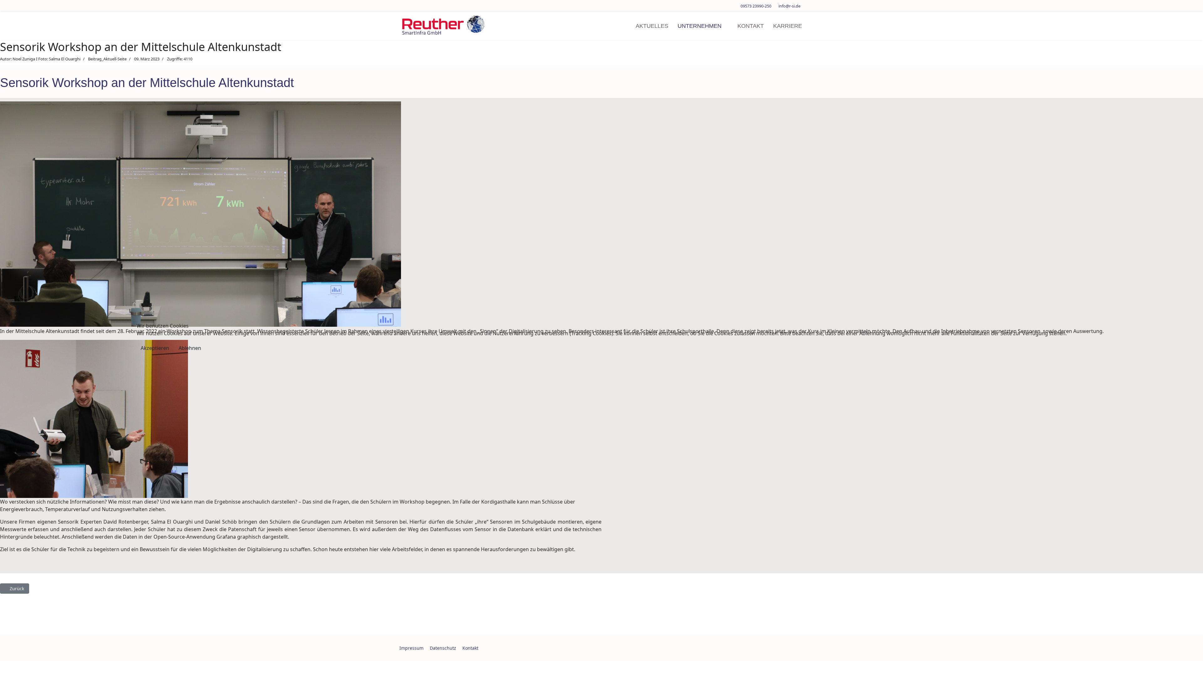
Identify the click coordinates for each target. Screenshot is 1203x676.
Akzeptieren (155, 348)
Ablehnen (190, 348)
